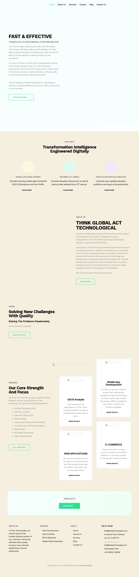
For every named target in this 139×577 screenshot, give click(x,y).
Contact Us (101, 4)
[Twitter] (47, 546)
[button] (21, 97)
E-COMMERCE (113, 444)
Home (52, 4)
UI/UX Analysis (75, 399)
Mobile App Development (114, 383)
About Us (62, 4)
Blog (91, 4)
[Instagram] (56, 546)
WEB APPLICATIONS (75, 453)
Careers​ (82, 4)
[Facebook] (43, 546)
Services (72, 4)
